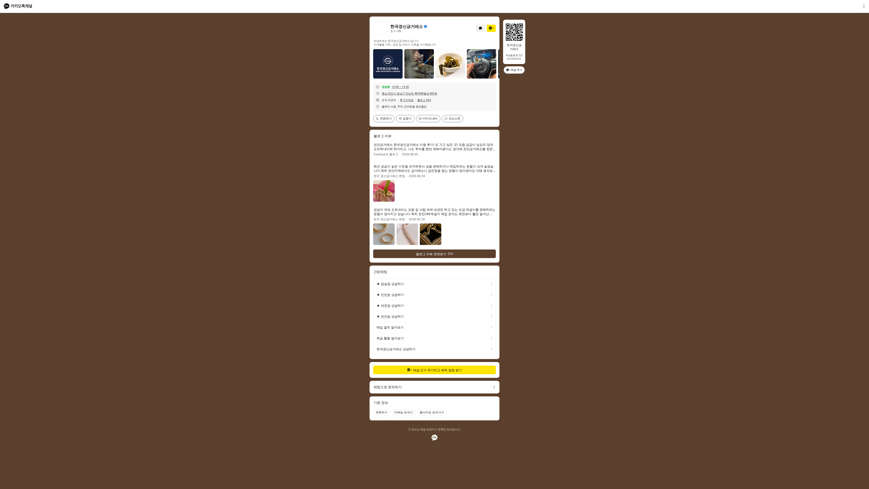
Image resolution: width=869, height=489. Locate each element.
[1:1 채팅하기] (480, 28)
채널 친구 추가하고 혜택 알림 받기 (437, 370)
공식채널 (425, 26)
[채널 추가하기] (491, 28)
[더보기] (862, 6)
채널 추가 (516, 70)
